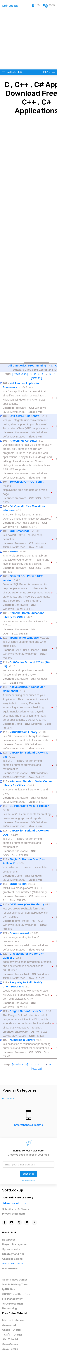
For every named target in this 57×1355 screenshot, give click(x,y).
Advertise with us (14, 1203)
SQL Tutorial (10, 1339)
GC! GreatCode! (20, 530)
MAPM (14, 551)
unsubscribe (28, 1180)
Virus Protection (12, 1303)
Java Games (10, 1344)
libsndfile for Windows (24, 637)
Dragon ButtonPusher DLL (27, 1011)
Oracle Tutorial (11, 1329)
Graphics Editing (12, 1258)
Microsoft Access (13, 1320)
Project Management (15, 1244)
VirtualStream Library (23, 732)
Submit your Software (15, 1209)
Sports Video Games (15, 1279)
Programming (37, 365)
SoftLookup (12, 1190)
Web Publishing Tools (15, 1284)
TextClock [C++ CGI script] (27, 481)
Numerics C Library (22, 1039)
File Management (13, 1298)
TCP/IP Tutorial (12, 1334)
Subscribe (29, 1173)
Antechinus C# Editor (23, 440)
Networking (9, 1308)
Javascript (9, 1325)
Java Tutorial (10, 1348)
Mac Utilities (10, 1268)
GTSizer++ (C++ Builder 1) (27, 904)
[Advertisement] (28, 39)
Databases (9, 1239)
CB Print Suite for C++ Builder (29, 805)
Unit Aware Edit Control (25, 416)
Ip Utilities (8, 1289)
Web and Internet (12, 1263)
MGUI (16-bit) (18, 883)
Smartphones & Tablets (28, 1124)
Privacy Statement (13, 1213)
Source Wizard (19, 933)
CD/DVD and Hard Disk (16, 1294)
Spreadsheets (11, 1249)
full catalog (8, 1098)
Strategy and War (13, 1253)
